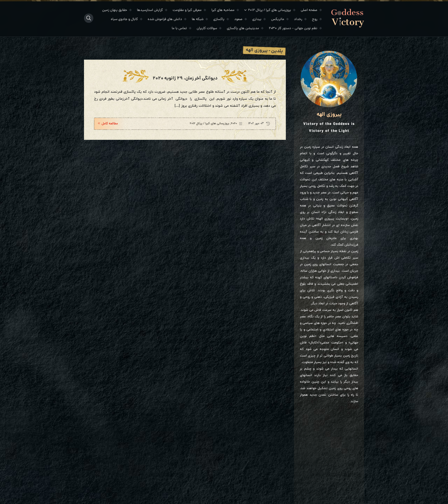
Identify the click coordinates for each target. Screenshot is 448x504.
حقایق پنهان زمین (114, 10)
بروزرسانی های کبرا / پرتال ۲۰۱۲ (269, 10)
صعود (238, 19)
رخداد (298, 19)
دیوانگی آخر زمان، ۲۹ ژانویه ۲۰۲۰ (185, 78)
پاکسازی (218, 19)
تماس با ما (179, 28)
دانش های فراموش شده (165, 19)
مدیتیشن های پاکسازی (243, 28)
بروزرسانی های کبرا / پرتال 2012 (209, 123)
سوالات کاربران (207, 28)
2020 (234, 123)
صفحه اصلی (309, 10)
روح (314, 19)
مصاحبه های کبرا (222, 10)
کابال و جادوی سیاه (124, 19)
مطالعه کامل (110, 123)
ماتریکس (277, 19)
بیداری (256, 19)
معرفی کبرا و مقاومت (187, 10)
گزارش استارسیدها (150, 10)
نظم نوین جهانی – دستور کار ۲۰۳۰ (293, 28)
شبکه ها (197, 19)
